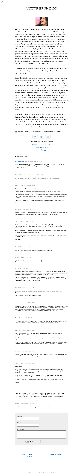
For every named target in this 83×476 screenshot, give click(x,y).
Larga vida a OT (51, 12)
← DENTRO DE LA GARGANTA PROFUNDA (25, 455)
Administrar (54, 472)
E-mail (23, 422)
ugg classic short (19, 161)
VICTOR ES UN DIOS (41, 8)
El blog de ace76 (11, 2)
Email (48, 136)
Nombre (19, 416)
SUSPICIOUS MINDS (42, 147)
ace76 (16, 185)
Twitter (41, 136)
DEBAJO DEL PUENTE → (56, 454)
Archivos (41, 472)
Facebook (35, 136)
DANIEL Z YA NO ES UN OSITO (41, 144)
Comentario (20, 429)
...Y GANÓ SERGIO (41, 150)
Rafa (16, 318)
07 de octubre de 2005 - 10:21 (36, 12)
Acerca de (28, 472)
